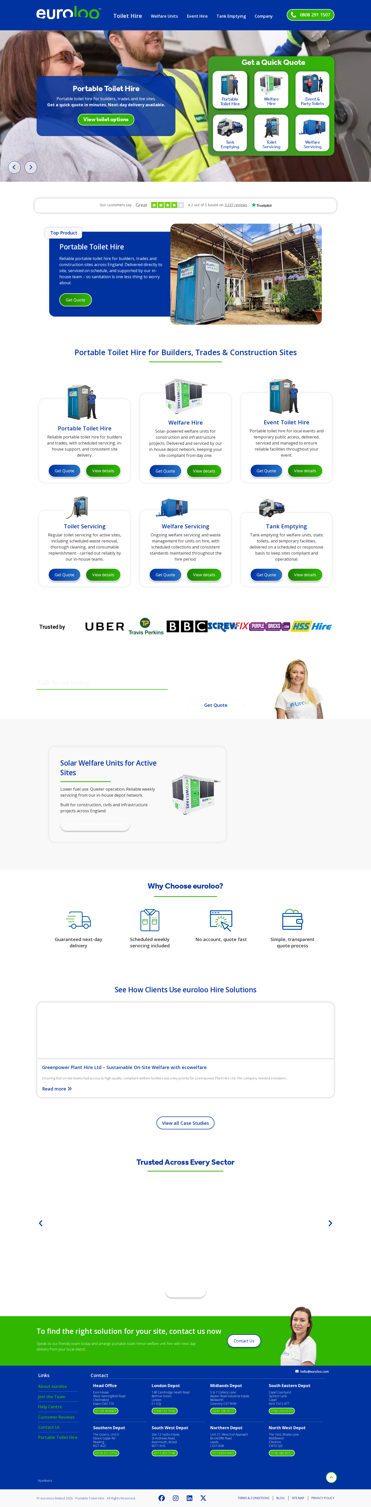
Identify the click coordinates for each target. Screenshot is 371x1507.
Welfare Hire (185, 422)
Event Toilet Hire (286, 422)
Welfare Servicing (185, 526)
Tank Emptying (231, 16)
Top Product (63, 233)
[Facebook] (161, 1498)
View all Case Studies (185, 1123)
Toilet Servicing (84, 526)
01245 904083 (106, 1411)
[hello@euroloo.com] (297, 1371)
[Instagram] (175, 1498)
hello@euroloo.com (314, 1371)
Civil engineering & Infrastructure (185, 1241)
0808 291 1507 (315, 15)
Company (264, 16)
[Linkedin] (189, 1498)
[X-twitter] (203, 1498)
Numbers (45, 1480)
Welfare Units (164, 16)
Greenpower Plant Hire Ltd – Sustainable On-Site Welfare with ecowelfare (124, 1067)
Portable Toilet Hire (91, 246)
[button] (41, 1223)
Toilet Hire (127, 15)
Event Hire (197, 16)
